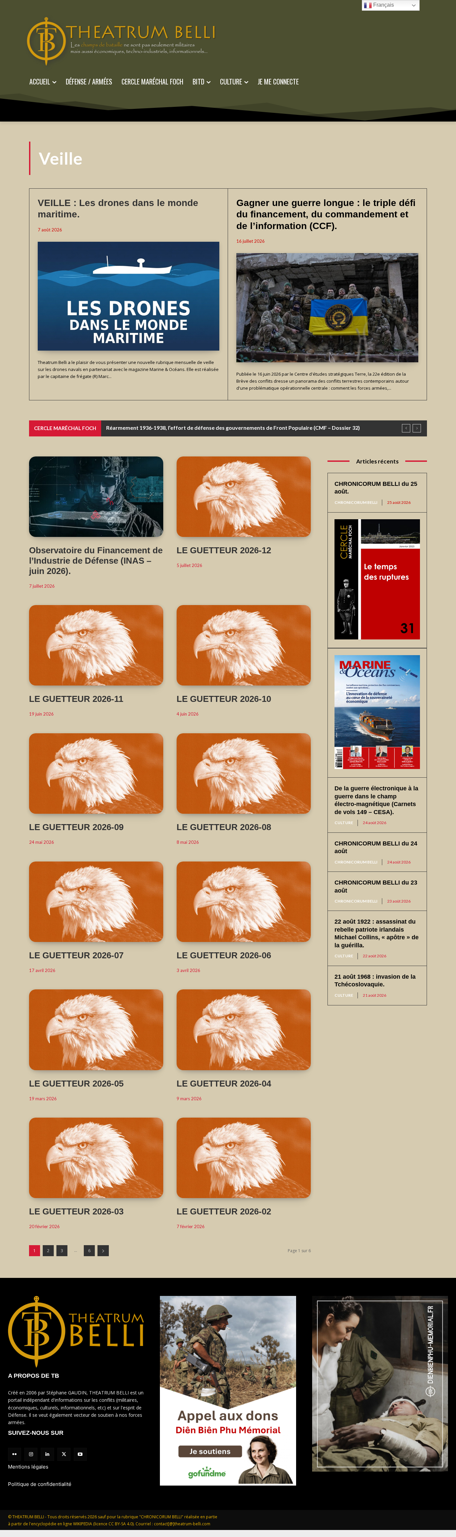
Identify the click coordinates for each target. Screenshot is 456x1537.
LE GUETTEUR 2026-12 (224, 550)
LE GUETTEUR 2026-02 (224, 1211)
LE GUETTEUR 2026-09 (76, 827)
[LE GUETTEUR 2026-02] (244, 1158)
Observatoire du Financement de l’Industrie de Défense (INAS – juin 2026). (96, 560)
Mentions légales (28, 1467)
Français (383, 5)
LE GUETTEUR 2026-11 (76, 699)
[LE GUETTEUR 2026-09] (96, 773)
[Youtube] (80, 1454)
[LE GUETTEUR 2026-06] (244, 901)
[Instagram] (30, 1454)
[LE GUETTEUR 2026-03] (96, 1158)
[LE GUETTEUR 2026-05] (96, 1029)
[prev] (406, 428)
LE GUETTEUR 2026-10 (224, 699)
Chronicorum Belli (356, 502)
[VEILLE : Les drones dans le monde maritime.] (128, 296)
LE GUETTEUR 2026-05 (76, 1084)
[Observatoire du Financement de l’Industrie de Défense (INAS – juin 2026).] (96, 496)
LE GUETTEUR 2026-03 (76, 1211)
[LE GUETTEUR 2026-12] (244, 496)
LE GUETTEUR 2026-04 (224, 1084)
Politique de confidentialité (39, 1484)
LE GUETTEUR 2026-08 (224, 827)
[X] (63, 1454)
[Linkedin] (47, 1454)
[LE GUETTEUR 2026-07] (96, 901)
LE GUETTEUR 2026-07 (76, 955)
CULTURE (343, 822)
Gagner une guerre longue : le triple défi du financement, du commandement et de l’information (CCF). (326, 214)
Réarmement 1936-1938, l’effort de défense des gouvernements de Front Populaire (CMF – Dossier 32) (233, 427)
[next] (417, 428)
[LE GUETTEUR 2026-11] (96, 645)
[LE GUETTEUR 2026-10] (244, 645)
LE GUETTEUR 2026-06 (224, 955)
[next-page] (103, 1250)
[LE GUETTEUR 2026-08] (244, 773)
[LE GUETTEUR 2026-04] (244, 1029)
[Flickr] (14, 1454)
